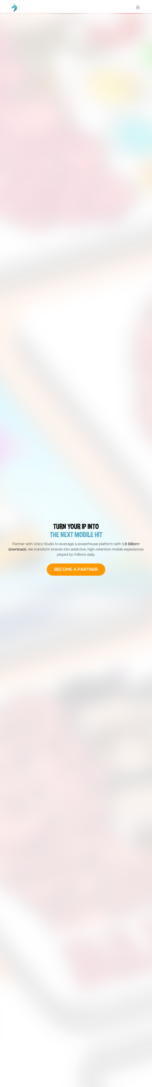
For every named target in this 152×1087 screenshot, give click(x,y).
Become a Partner (76, 569)
